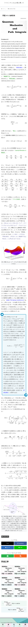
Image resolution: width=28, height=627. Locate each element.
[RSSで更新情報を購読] (20, 555)
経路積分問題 (6, 536)
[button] (25, 360)
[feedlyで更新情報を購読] (7, 555)
